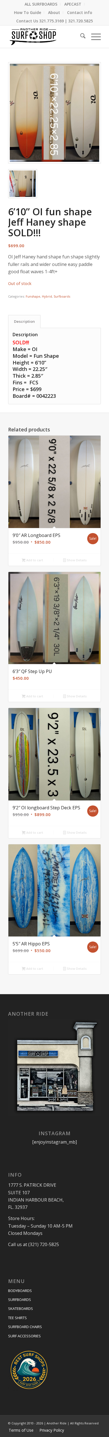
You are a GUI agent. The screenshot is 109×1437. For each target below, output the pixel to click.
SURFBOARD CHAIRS (25, 1326)
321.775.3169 (51, 21)
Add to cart (34, 560)
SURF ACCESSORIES (24, 1335)
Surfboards (62, 296)
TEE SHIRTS (17, 1317)
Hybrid (47, 296)
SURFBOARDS (19, 1299)
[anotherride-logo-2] (45, 36)
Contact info (79, 12)
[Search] (80, 36)
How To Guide (27, 12)
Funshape (33, 296)
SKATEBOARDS (20, 1308)
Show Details (76, 560)
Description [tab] (24, 321)
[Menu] (93, 36)
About (54, 12)
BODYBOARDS (20, 1290)
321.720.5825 (80, 21)
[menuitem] (41, 4)
